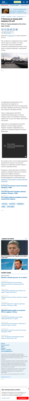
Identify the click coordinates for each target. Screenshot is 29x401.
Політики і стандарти (6, 349)
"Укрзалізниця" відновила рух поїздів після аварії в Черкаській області (13, 291)
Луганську (11, 35)
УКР (24, 2)
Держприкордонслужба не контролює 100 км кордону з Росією (13, 311)
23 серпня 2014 (20, 16)
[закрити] (28, 388)
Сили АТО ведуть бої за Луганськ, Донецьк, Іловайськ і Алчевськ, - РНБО (13, 192)
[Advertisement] (14, 86)
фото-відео (10, 206)
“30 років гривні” (14, 5)
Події (14, 16)
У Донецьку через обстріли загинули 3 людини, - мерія (14, 298)
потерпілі (12, 204)
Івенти (2, 346)
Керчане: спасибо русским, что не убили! (14, 277)
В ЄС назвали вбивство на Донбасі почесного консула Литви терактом (14, 198)
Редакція (3, 348)
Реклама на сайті (5, 345)
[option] (14, 11)
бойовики (20, 204)
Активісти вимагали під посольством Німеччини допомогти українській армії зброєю (12, 284)
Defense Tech (4, 5)
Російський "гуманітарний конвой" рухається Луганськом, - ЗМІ (12, 337)
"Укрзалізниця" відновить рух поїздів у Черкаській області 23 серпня (12, 317)
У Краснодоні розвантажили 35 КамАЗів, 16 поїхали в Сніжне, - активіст (13, 324)
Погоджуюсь (23, 398)
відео (3, 206)
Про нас (3, 343)
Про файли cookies (6, 398)
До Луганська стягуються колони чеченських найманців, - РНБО (14, 186)
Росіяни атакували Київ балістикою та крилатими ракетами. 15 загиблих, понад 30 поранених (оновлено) (18, 12)
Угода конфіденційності (7, 351)
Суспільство (9, 16)
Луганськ (4, 204)
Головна (3, 16)
